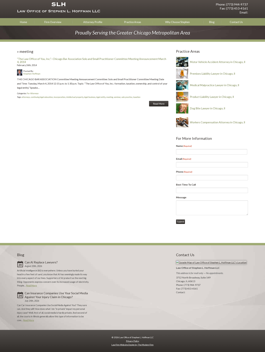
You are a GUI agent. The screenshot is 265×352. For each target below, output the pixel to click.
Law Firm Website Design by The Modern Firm (132, 345)
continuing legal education (42, 97)
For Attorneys (32, 93)
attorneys (26, 97)
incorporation (59, 97)
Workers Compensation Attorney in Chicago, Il (217, 122)
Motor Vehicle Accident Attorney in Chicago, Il (217, 62)
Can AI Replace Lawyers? (41, 262)
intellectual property (74, 97)
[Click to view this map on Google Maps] (211, 262)
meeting (109, 97)
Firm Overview (52, 22)
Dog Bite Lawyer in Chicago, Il (207, 108)
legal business (89, 97)
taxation (136, 97)
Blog (212, 22)
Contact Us (236, 22)
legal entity (100, 97)
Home (23, 22)
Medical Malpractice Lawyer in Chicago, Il (214, 85)
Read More (158, 103)
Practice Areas (132, 22)
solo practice (126, 97)
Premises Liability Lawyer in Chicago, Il (212, 73)
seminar (117, 97)
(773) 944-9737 (237, 4)
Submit (180, 221)
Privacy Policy (132, 341)
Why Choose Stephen (177, 22)
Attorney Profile (92, 22)
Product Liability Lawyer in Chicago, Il (212, 96)
